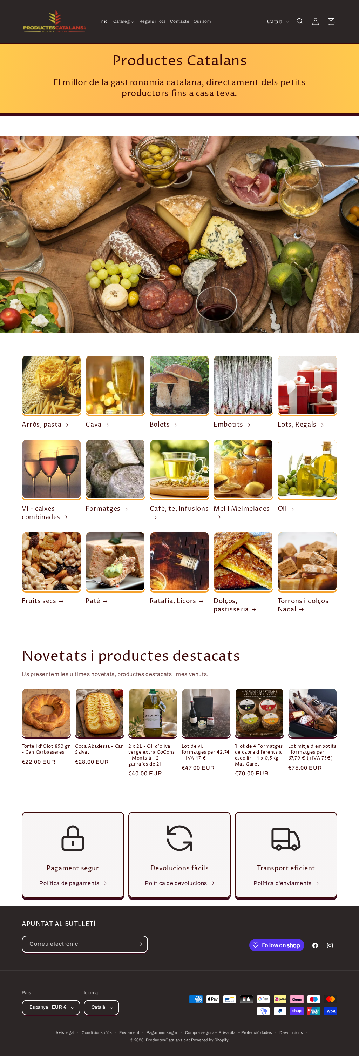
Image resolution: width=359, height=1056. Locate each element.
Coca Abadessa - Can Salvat (99, 749)
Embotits (228, 425)
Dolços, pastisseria (231, 605)
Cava (93, 425)
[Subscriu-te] (139, 944)
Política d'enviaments (282, 883)
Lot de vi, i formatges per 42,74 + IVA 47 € (205, 752)
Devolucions (291, 1032)
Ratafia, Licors (173, 601)
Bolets (160, 425)
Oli (282, 509)
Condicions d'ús (97, 1032)
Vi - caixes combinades (41, 513)
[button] (124, 22)
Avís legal (65, 1032)
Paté (93, 601)
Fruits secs (39, 601)
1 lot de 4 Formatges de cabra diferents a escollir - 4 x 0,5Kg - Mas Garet (259, 755)
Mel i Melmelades (242, 509)
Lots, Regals (297, 425)
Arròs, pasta (41, 425)
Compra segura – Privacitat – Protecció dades (228, 1032)
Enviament (129, 1032)
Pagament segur (162, 1032)
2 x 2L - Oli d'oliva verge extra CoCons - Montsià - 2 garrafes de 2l (151, 755)
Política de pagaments (69, 883)
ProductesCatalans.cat (168, 1040)
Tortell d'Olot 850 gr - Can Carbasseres (46, 749)
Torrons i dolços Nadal (303, 605)
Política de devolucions (176, 883)
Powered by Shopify (210, 1040)
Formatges (103, 509)
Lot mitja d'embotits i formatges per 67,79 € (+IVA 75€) (312, 752)
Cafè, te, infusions (179, 509)
